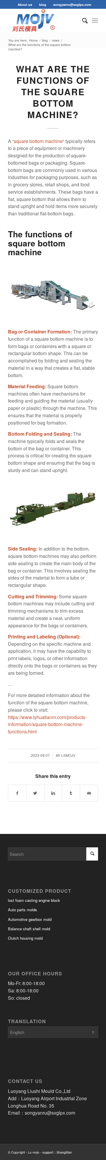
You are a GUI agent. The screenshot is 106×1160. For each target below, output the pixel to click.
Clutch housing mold (25, 938)
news (55, 40)
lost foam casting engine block (34, 900)
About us (25, 4)
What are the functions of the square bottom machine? (53, 91)
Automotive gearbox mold (30, 919)
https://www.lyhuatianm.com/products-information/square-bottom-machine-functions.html (47, 724)
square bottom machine (38, 141)
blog (42, 4)
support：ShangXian (57, 1152)
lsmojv (68, 755)
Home (33, 40)
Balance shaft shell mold (29, 928)
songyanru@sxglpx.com (72, 4)
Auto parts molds (22, 909)
